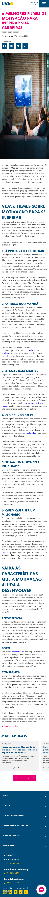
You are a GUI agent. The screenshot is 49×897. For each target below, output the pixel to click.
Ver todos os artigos (23, 778)
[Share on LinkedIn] (25, 48)
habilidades (31, 432)
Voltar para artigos (11, 726)
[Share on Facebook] (4, 48)
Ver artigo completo (9, 768)
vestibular (6, 353)
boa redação (30, 350)
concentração (18, 651)
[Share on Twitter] (18, 48)
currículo (5, 552)
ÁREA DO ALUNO (34, 4)
